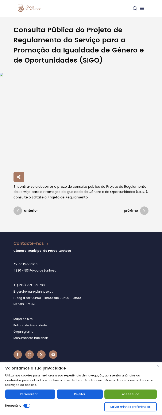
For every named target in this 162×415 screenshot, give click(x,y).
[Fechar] (157, 365)
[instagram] (29, 354)
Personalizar (29, 394)
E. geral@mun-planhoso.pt (33, 291)
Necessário (13, 405)
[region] (81, 388)
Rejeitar (79, 394)
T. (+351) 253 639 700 (29, 285)
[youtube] (53, 354)
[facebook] (18, 354)
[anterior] (18, 210)
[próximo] (144, 210)
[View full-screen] (81, 121)
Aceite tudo (130, 394)
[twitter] (41, 354)
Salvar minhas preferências (130, 407)
